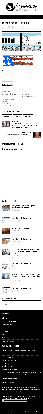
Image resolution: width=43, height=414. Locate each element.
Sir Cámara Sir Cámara (21, 27)
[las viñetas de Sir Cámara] (6, 222)
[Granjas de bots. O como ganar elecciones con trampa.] (6, 210)
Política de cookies (8, 341)
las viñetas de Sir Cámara (10, 90)
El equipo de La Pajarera (10, 321)
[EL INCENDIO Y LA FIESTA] (6, 232)
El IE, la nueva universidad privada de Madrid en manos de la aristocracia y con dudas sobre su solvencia (26, 276)
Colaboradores (7, 325)
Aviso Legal (5, 334)
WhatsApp (28, 116)
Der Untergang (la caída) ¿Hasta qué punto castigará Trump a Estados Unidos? (26, 251)
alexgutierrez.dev (33, 412)
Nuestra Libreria (7, 328)
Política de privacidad (9, 338)
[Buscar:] (21, 304)
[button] (40, 16)
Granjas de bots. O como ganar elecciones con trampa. (23, 207)
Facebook (7, 116)
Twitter (17, 116)
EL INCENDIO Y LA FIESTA (21, 228)
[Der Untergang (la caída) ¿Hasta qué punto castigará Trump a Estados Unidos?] (6, 253)
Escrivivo (5, 331)
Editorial (4, 318)
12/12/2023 (7, 27)
